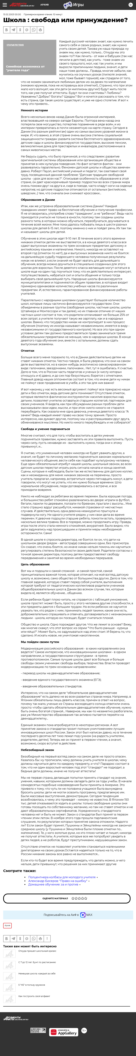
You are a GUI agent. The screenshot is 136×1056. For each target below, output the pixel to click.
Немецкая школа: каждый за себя (36, 973)
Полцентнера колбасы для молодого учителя (62, 877)
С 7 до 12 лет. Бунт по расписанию (37, 962)
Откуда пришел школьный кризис (37, 951)
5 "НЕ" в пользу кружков (31, 985)
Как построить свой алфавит (34, 996)
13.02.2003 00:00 (12, 14)
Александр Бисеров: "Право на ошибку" (57, 881)
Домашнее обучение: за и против (53, 884)
